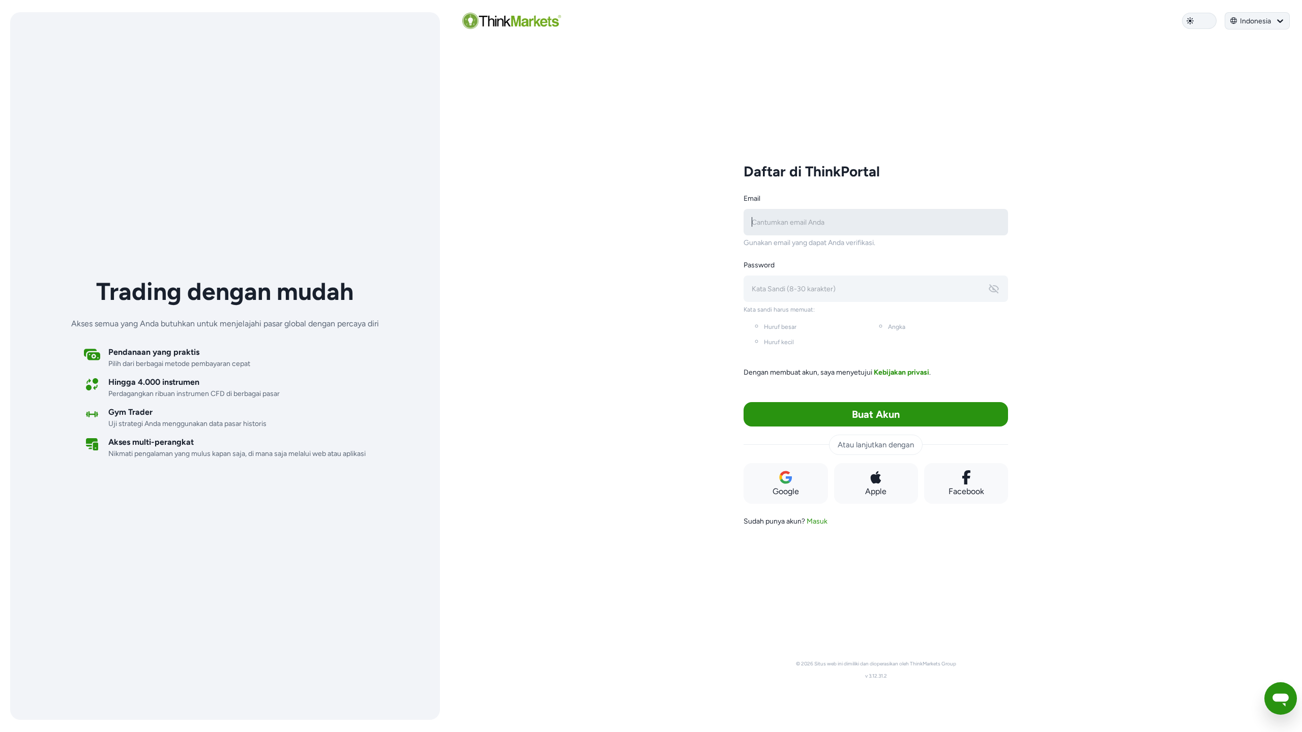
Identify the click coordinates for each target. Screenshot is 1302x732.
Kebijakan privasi (901, 372)
